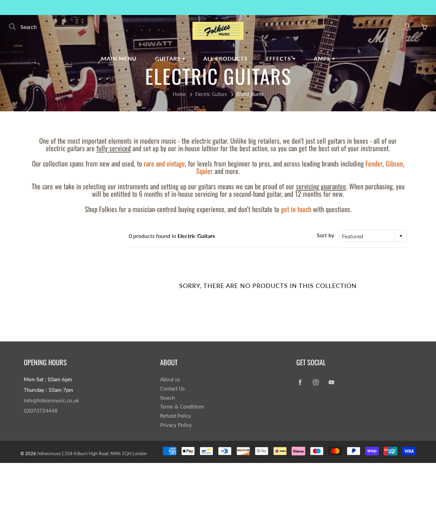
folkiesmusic (49, 453)
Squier (204, 171)
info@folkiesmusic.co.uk (51, 400)
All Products (225, 58)
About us (170, 379)
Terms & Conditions (182, 407)
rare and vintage (164, 163)
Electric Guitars (211, 94)
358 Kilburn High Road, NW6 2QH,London (105, 453)
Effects (279, 58)
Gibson (394, 163)
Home (179, 94)
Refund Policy (175, 416)
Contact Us (172, 388)
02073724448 (41, 411)
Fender (374, 163)
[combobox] (373, 236)
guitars (168, 58)
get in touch (296, 209)
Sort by (325, 235)
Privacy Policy (176, 425)
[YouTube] (331, 382)
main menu (119, 58)
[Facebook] (300, 382)
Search (167, 398)
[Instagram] (316, 382)
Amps (323, 58)
